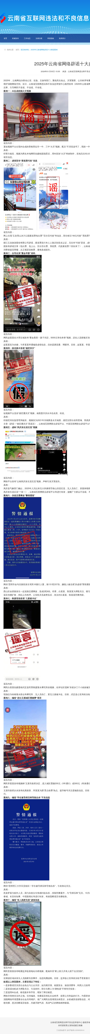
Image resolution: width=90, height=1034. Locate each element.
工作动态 (27, 38)
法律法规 (39, 38)
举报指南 (50, 38)
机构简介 (62, 38)
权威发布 (15, 38)
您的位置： (11, 49)
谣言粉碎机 (25, 49)
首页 (5, 38)
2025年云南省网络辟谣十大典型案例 (44, 49)
